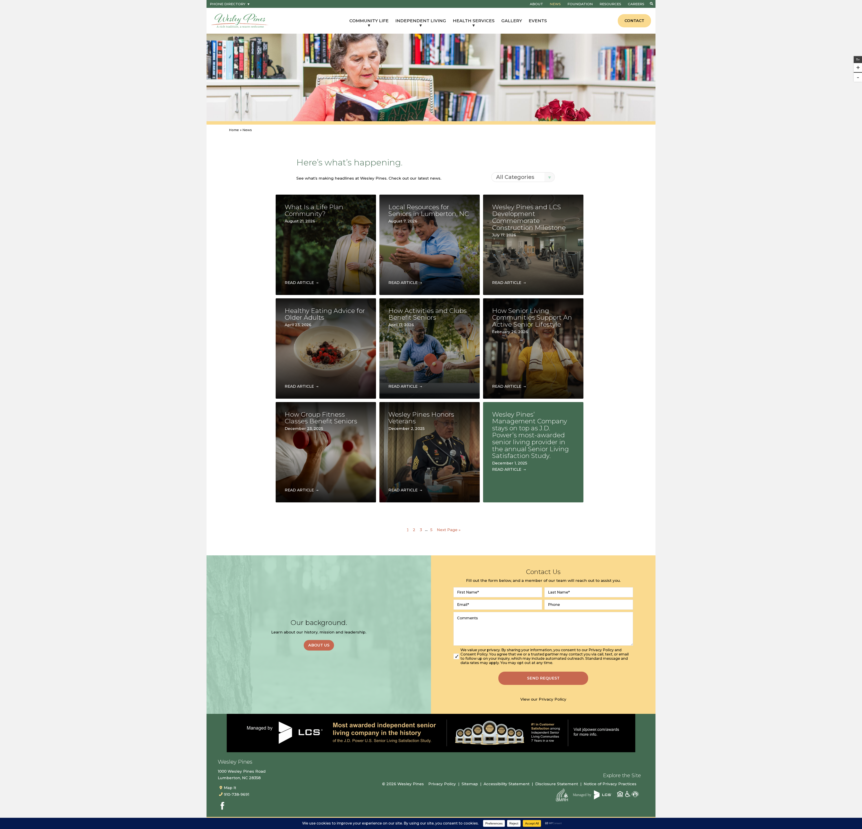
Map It (230, 787)
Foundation (580, 4)
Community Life (369, 20)
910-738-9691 (236, 794)
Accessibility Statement (507, 784)
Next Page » (449, 529)
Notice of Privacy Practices (610, 784)
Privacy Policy (442, 784)
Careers (636, 4)
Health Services (474, 20)
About (536, 4)
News (555, 4)
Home (234, 130)
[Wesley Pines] (240, 20)
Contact (634, 20)
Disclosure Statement (556, 784)
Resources (610, 4)
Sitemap (470, 784)
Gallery (511, 20)
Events (538, 20)
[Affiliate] (562, 795)
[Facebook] (222, 807)
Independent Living (420, 20)
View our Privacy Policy (543, 699)
